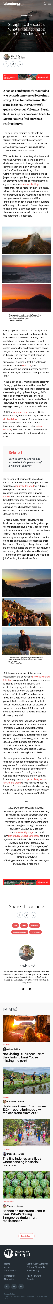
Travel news (35, 932)
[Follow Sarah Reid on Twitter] (23, 990)
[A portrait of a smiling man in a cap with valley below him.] (26, 640)
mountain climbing (29, 184)
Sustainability (32, 1270)
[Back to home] (14, 3)
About (7, 1267)
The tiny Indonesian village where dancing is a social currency (22, 1162)
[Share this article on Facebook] (6, 64)
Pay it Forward (33, 1275)
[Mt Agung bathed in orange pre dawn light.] (26, 298)
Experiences (9, 1202)
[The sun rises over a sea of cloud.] (26, 269)
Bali (15, 925)
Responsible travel (19, 932)
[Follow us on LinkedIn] (20, 64)
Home (7, 1263)
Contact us (9, 1275)
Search (30, 1279)
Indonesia (34, 925)
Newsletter (9, 1279)
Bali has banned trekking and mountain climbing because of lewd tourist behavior (25, 462)
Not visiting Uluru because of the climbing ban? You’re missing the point (23, 1057)
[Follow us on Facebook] (7, 1286)
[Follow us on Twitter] (14, 1286)
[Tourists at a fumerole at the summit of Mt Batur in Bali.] (26, 240)
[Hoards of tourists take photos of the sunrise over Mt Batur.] (26, 611)
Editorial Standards (35, 1267)
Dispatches (26, 16)
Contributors (10, 1270)
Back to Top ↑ (26, 1236)
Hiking (24, 925)
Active (6, 1097)
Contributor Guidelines (37, 1263)
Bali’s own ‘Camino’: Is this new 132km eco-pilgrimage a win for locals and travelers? (25, 1109)
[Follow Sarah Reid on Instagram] (30, 990)
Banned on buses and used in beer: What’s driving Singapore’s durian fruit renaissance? (24, 1216)
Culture (7, 1045)
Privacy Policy (9, 1294)
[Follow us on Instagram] (21, 1286)
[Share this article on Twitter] (13, 64)
